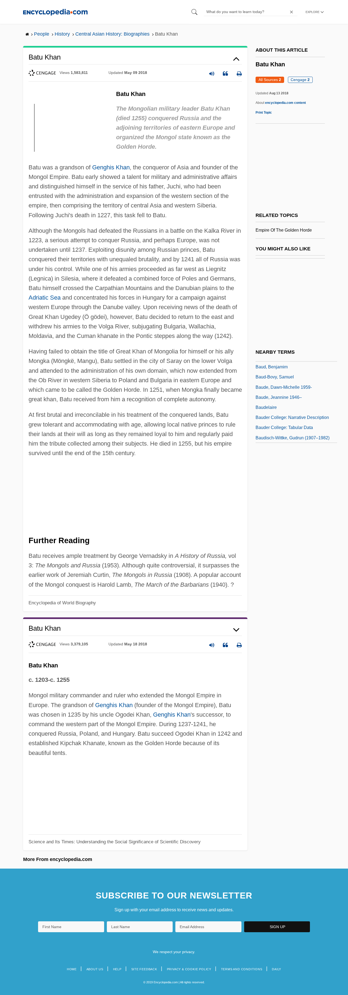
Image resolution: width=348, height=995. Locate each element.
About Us (94, 969)
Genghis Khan (111, 167)
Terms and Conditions (241, 969)
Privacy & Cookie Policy (189, 969)
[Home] (55, 11)
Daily (276, 969)
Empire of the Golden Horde (284, 230)
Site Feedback (144, 969)
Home (72, 969)
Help (117, 969)
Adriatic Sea (45, 297)
